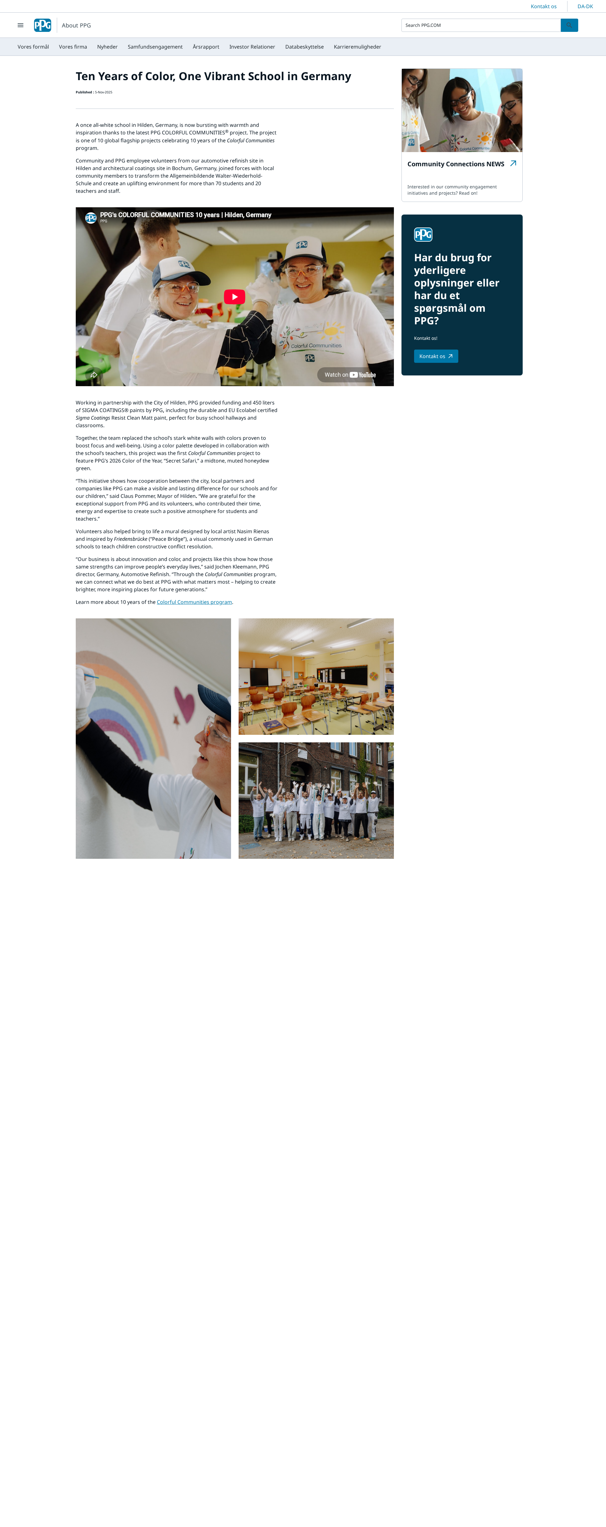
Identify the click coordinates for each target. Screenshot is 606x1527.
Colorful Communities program (194, 601)
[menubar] (199, 46)
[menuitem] (33, 46)
